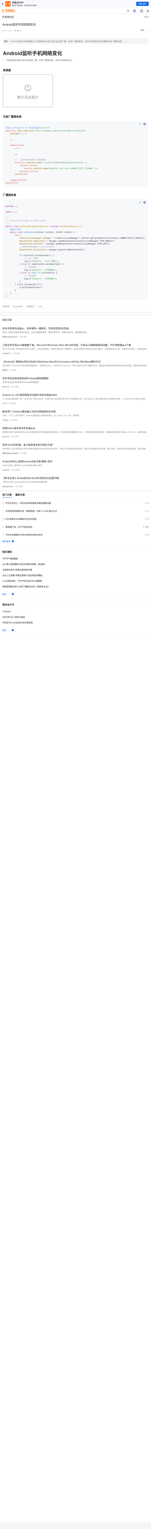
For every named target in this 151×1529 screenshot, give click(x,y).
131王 (4, 403)
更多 (4, 594)
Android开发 (18, 306)
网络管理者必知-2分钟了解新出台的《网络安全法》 (26, 586)
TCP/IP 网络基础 (10, 558)
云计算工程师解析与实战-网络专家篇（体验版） (24, 564)
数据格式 (30, 306)
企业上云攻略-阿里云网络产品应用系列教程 (22, 575)
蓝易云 (5, 370)
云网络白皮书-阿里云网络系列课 (17, 569)
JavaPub (5, 470)
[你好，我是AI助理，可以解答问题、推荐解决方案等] (134, 11)
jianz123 (5, 386)
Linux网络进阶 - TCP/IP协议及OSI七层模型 (22, 580)
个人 (146, 17)
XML (40, 306)
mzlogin (5, 420)
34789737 (6, 353)
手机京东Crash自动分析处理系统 (17, 622)
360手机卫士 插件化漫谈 (13, 616)
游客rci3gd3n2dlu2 (10, 336)
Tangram (6, 611)
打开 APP (142, 4)
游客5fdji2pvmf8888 (10, 453)
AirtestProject (7, 486)
